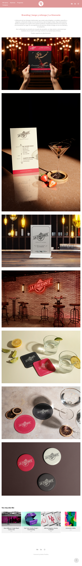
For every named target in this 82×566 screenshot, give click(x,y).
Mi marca (5, 2)
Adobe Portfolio (44, 554)
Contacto (5, 5)
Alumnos (12, 2)
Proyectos (20, 2)
